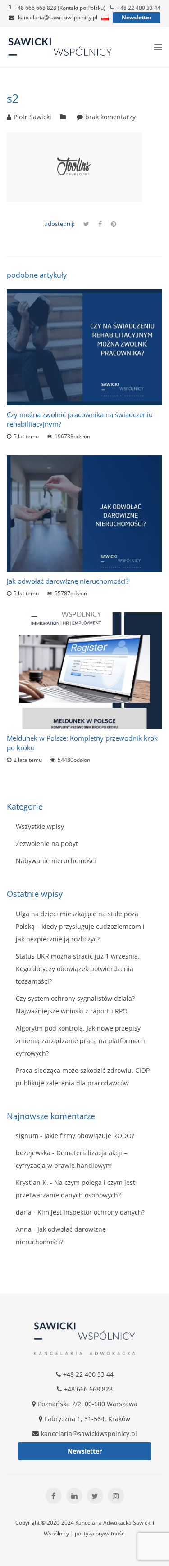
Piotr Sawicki (32, 116)
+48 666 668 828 (88, 1389)
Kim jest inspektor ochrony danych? (91, 1212)
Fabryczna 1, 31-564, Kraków (87, 1418)
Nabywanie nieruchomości (56, 860)
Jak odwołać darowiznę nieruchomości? (67, 580)
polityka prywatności (100, 1533)
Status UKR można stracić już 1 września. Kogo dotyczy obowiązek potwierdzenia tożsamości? (78, 969)
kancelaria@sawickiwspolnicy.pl (57, 17)
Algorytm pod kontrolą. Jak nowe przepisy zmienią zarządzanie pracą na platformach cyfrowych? (80, 1041)
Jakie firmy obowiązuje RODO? (89, 1135)
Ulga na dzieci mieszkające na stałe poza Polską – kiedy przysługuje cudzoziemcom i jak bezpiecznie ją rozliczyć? (80, 926)
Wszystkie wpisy (40, 826)
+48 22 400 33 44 (138, 8)
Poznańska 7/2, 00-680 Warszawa (87, 1404)
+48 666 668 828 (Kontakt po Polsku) (59, 8)
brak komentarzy (110, 116)
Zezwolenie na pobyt (47, 843)
